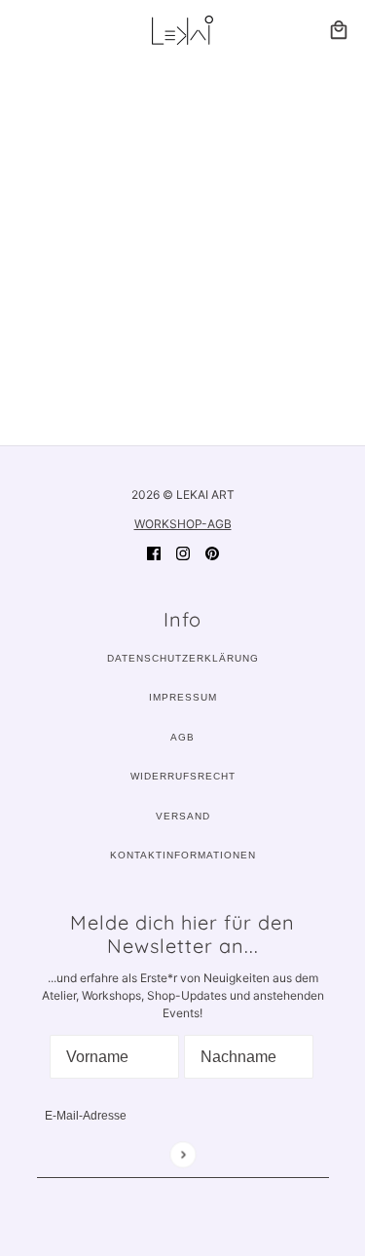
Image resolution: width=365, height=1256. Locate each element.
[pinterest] (212, 553)
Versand (183, 816)
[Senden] (182, 1154)
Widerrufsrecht (183, 776)
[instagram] (183, 553)
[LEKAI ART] (182, 30)
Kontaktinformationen (183, 855)
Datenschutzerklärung (183, 658)
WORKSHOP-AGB (183, 523)
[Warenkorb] (338, 30)
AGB (182, 737)
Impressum (183, 697)
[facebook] (153, 553)
